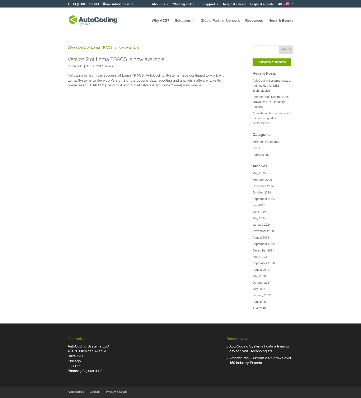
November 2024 (263, 186)
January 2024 (262, 225)
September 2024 (264, 199)
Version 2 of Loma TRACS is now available (116, 60)
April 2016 (259, 308)
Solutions (183, 21)
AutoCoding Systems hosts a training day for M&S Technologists (272, 86)
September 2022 (264, 244)
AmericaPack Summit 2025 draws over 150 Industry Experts (271, 102)
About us (158, 4)
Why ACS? (160, 21)
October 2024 (262, 192)
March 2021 (261, 257)
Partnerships (261, 155)
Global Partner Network (220, 21)
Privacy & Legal (116, 392)
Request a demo (234, 4)
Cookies (95, 392)
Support (209, 4)
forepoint (77, 66)
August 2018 (261, 270)
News (109, 66)
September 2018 (264, 263)
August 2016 (261, 302)
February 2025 (262, 180)
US (280, 4)
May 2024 (259, 218)
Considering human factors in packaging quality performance (272, 118)
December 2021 (263, 250)
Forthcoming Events (266, 142)
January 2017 (262, 295)
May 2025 (259, 173)
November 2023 (263, 231)
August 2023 (261, 237)
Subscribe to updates (272, 62)
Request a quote (262, 4)
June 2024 (260, 212)
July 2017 (259, 289)
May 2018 (259, 276)
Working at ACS (184, 4)
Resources (254, 21)
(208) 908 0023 (91, 371)
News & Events (280, 21)
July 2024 (259, 205)
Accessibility (76, 392)
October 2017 (262, 283)
